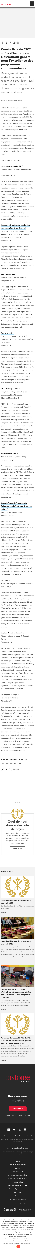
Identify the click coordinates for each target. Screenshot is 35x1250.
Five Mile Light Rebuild (12, 166)
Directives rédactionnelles (17, 1175)
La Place (5, 580)
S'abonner (17, 1192)
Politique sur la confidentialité (14, 1241)
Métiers (17, 1168)
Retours (17, 1196)
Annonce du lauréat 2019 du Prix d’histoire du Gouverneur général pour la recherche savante (16, 1040)
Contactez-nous (17, 1172)
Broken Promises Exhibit (12, 633)
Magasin (17, 1161)
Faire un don (17, 1158)
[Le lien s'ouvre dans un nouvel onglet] (17, 1246)
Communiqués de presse (17, 1189)
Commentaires (17, 1182)
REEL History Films (10, 388)
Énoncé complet (21, 1236)
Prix (20, 763)
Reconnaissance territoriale (17, 1185)
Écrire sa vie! (7, 333)
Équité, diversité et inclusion (17, 1178)
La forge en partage (10, 694)
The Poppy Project (10, 274)
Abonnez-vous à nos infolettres (17, 1148)
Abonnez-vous (19, 1109)
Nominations (17, 848)
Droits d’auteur (9, 1239)
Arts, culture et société (9, 763)
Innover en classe (24, 1115)
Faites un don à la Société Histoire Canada (17, 1136)
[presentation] (17, 887)
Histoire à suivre (10, 1115)
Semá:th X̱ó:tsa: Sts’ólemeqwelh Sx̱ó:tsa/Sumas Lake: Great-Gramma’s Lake (16, 506)
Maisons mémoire (9, 453)
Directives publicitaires (18, 1165)
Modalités (25, 1241)
